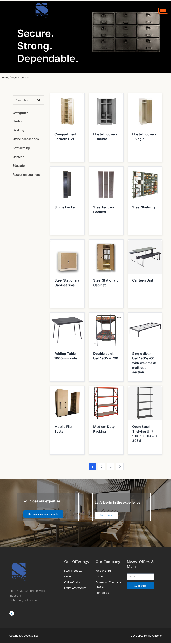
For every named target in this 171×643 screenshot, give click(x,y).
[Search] (39, 100)
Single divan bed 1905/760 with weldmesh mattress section (144, 362)
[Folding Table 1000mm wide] (67, 329)
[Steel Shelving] (145, 183)
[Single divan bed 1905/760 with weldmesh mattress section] (145, 329)
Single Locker (65, 207)
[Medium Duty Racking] (106, 402)
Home (5, 77)
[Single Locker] (67, 183)
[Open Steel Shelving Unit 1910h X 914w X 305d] (145, 402)
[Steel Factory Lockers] (106, 183)
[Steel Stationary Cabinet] (106, 256)
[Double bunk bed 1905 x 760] (106, 329)
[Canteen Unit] (145, 256)
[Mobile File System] (67, 402)
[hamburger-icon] (163, 11)
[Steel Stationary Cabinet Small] (67, 256)
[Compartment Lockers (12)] (67, 110)
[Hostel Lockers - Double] (106, 110)
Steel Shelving (143, 207)
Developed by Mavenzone (146, 635)
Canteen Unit (142, 280)
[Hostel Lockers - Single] (145, 110)
